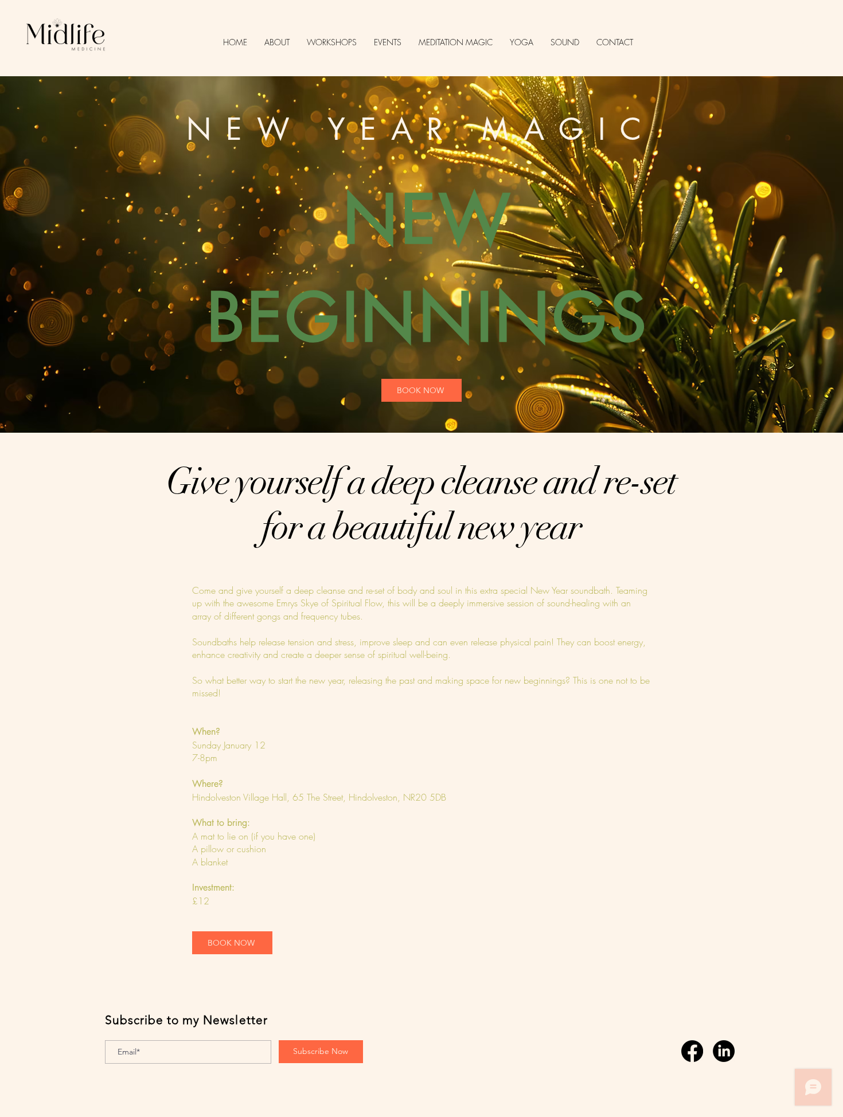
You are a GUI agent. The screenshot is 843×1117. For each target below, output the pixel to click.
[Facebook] (692, 1051)
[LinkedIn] (724, 1051)
